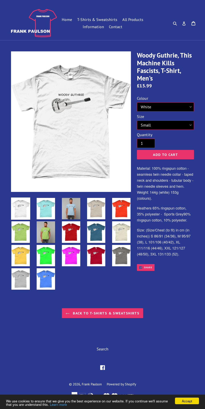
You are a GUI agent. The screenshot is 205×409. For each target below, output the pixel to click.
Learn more (58, 404)
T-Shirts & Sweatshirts (97, 19)
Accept (187, 400)
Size (140, 116)
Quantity (144, 134)
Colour (142, 98)
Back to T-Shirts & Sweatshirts (106, 313)
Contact (115, 26)
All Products (132, 19)
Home (67, 19)
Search (102, 349)
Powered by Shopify (121, 384)
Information (93, 26)
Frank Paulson (92, 384)
